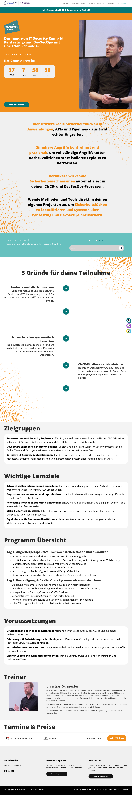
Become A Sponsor (56, 774)
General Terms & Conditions (92, 789)
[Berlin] (128, 326)
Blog (83, 3)
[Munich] (128, 321)
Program (66, 3)
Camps (123, 3)
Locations (111, 3)
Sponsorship (101, 3)
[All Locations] (128, 331)
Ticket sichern (17, 104)
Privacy (77, 789)
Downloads (91, 3)
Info (118, 3)
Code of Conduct (121, 789)
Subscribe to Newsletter (101, 776)
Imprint (109, 789)
